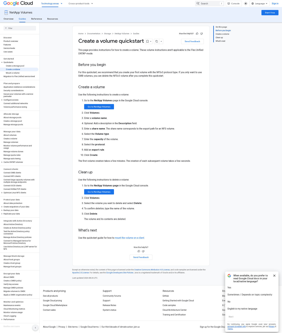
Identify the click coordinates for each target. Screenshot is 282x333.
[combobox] (209, 3)
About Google (49, 327)
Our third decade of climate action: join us (120, 327)
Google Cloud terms (89, 327)
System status (109, 310)
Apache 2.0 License (80, 273)
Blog (224, 296)
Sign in (275, 3)
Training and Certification (174, 314)
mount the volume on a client (129, 237)
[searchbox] (20, 28)
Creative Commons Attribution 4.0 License (152, 270)
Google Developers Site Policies (119, 273)
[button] (19, 62)
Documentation (93, 33)
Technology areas (50, 3)
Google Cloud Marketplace (55, 305)
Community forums (112, 296)
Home (80, 33)
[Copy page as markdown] (156, 41)
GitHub (166, 296)
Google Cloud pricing (52, 300)
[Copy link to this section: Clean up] (95, 172)
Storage (107, 33)
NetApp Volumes (20, 12)
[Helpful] (197, 33)
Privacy (61, 327)
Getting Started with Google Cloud (178, 300)
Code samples (169, 305)
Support (106, 300)
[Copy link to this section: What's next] (100, 230)
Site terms (73, 327)
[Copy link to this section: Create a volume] (108, 87)
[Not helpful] (201, 33)
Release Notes (109, 305)
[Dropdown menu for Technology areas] (62, 3)
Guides (22, 18)
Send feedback (192, 41)
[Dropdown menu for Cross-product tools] (92, 3)
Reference (36, 18)
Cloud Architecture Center (175, 310)
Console (235, 3)
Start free (270, 12)
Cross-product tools (79, 3)
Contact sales (49, 310)
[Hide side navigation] (35, 328)
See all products (50, 296)
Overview (8, 18)
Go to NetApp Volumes (99, 106)
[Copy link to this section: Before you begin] (109, 65)
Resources (52, 18)
